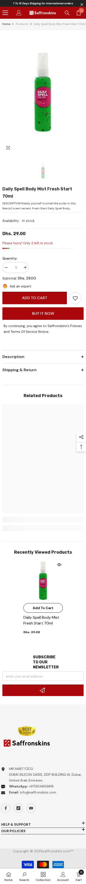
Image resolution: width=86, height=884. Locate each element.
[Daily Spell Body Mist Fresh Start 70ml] (43, 581)
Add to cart (34, 297)
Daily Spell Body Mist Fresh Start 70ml (41, 620)
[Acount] (19, 12)
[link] (75, 298)
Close (82, 4)
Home (6, 24)
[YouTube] (31, 808)
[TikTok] (18, 808)
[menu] (5, 13)
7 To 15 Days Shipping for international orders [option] (43, 3)
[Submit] (43, 690)
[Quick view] (59, 564)
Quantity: (9, 258)
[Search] (67, 13)
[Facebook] (5, 808)
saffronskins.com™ (58, 851)
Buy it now (43, 313)
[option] (43, 92)
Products (22, 24)
